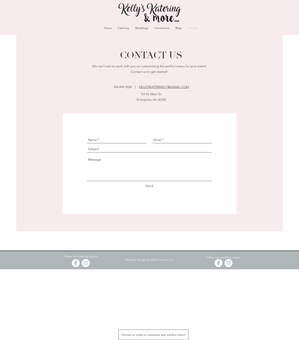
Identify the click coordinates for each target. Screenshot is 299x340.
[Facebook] (76, 263)
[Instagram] (86, 263)
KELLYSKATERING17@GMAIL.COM (164, 87)
